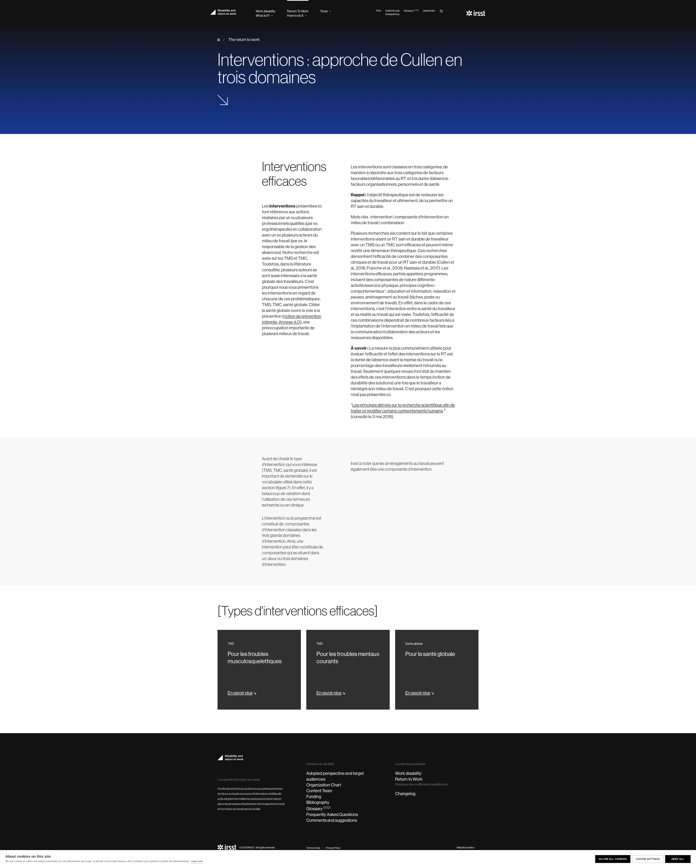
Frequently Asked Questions (332, 814)
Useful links (429, 10)
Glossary (411, 10)
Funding (313, 796)
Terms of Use (313, 848)
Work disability (408, 773)
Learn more (197, 861)
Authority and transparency (392, 12)
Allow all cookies (613, 859)
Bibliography (317, 802)
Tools (324, 11)
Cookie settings (648, 859)
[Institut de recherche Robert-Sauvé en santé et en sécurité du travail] (476, 13)
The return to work (244, 39)
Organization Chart (323, 785)
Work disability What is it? (266, 13)
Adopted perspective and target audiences (335, 776)
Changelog (405, 793)
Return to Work (408, 779)
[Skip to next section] (223, 101)
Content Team (319, 790)
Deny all (678, 859)
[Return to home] (227, 847)
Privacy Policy (333, 848)
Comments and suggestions (331, 820)
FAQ (378, 10)
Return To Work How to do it (297, 13)
